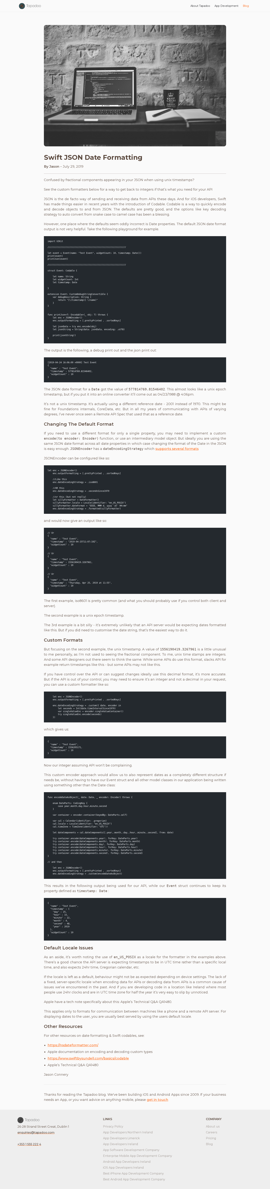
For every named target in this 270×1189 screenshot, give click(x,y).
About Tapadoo (200, 6)
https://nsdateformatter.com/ (73, 1045)
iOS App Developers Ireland (123, 1167)
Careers (211, 1132)
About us (212, 1126)
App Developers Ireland (120, 1144)
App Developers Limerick (121, 1138)
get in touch (157, 1100)
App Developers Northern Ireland (128, 1132)
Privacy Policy (113, 1126)
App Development (226, 6)
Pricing (211, 1138)
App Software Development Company (131, 1150)
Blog (246, 6)
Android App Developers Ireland (127, 1161)
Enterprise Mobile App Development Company (137, 1156)
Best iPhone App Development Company (133, 1173)
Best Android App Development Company (134, 1179)
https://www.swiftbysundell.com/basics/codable (88, 1058)
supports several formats (177, 449)
